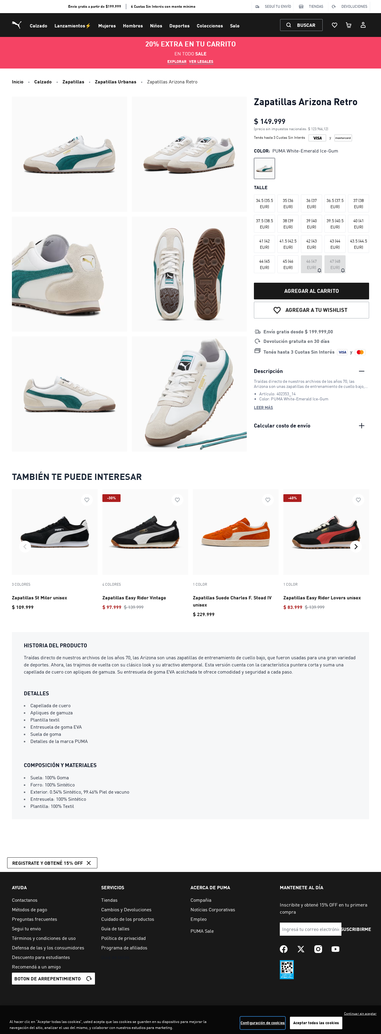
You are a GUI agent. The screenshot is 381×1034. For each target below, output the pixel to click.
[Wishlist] (335, 25)
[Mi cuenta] (363, 25)
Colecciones (210, 25)
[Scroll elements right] (356, 547)
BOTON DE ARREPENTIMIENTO (47, 978)
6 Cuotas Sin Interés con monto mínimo (163, 6)
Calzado (38, 25)
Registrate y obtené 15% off (47, 863)
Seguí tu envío (278, 6)
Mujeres (107, 25)
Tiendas (316, 6)
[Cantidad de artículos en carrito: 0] (349, 25)
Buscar (306, 25)
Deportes (179, 25)
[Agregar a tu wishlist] (87, 500)
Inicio (18, 81)
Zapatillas (73, 81)
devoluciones (354, 6)
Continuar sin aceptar (360, 1013)
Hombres (133, 25)
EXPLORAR (177, 61)
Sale (235, 25)
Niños (156, 25)
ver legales (201, 61)
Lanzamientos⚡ (72, 25)
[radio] (264, 168)
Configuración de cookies (263, 1022)
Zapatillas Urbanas (115, 81)
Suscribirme (356, 929)
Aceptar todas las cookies (316, 1022)
